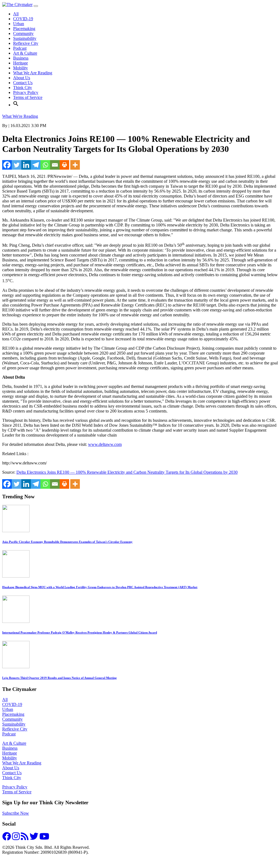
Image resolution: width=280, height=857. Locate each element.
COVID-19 (23, 18)
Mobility (20, 68)
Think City (22, 87)
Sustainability (24, 38)
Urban (18, 23)
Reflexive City (25, 43)
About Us (21, 77)
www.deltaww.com (105, 444)
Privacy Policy (25, 92)
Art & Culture (25, 53)
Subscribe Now (15, 813)
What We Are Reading (32, 72)
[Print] (64, 165)
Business (20, 58)
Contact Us (23, 82)
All (16, 13)
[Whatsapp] (45, 165)
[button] (16, 104)
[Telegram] (35, 165)
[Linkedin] (26, 165)
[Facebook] (7, 165)
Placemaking (24, 28)
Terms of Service (27, 97)
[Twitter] (16, 165)
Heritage (20, 63)
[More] (75, 165)
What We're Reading (20, 116)
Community (23, 33)
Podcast (20, 48)
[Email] (55, 165)
